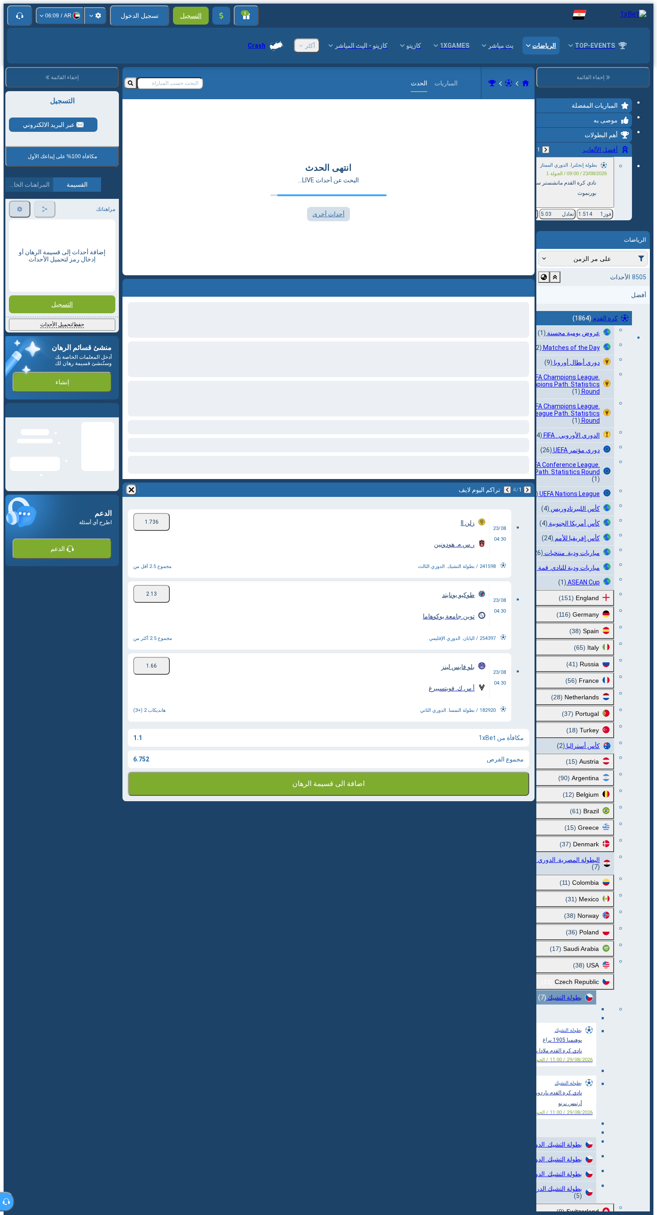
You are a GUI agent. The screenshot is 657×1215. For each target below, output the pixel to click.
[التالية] (507, 489)
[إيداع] (221, 16)
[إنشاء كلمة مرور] (46, 297)
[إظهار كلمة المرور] (21, 297)
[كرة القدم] (508, 83)
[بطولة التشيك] (492, 83)
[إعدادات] (95, 15)
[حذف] (131, 489)
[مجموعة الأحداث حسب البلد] (544, 277)
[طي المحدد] (555, 277)
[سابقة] (545, 149)
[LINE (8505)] (525, 83)
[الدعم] (19, 15)
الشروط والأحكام (94, 385)
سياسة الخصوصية (30, 385)
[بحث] (130, 83)
